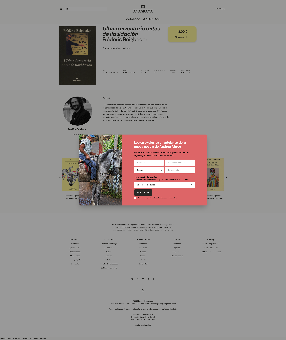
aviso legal (173, 198)
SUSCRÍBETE (143, 193)
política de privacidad (159, 198)
